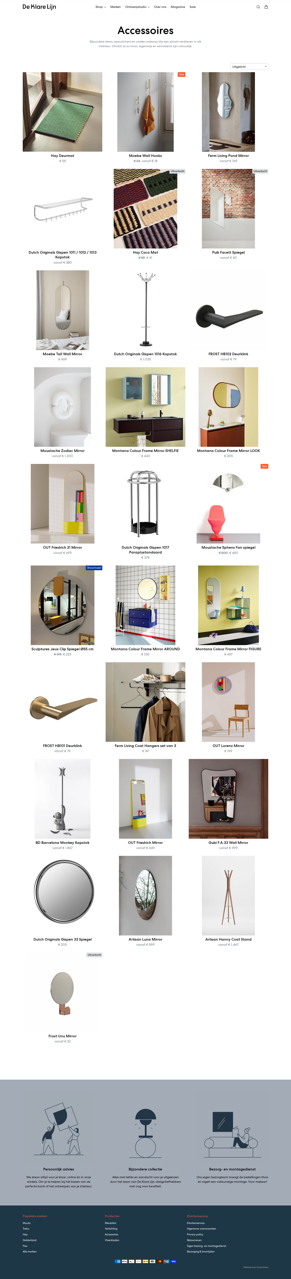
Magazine (178, 7)
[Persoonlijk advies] (58, 1127)
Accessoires (111, 1234)
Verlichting (111, 1228)
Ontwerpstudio (136, 7)
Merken (115, 7)
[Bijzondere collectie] (145, 1127)
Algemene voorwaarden (201, 1228)
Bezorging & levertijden (201, 1251)
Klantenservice (196, 1223)
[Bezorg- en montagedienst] (232, 1127)
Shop (99, 7)
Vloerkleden (112, 1240)
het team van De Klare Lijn (136, 1182)
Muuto (27, 1223)
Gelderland (29, 1240)
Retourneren (194, 1240)
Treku (26, 1228)
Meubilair (110, 1223)
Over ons (160, 7)
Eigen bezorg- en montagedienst (206, 1246)
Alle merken (30, 1251)
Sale (193, 7)
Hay (25, 1234)
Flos (25, 1246)
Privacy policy (195, 1234)
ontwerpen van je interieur (73, 1186)
